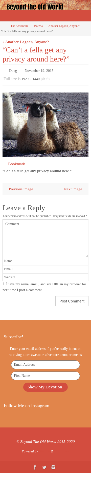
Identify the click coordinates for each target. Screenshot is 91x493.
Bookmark (16, 162)
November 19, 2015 (39, 70)
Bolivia (38, 26)
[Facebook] (35, 465)
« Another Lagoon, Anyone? (26, 42)
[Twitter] (44, 465)
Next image (73, 186)
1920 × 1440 (30, 77)
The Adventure (19, 26)
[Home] (3, 26)
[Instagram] (53, 465)
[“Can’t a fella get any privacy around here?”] (45, 122)
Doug (13, 70)
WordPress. (62, 449)
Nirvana (44, 449)
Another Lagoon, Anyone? (64, 26)
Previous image (21, 186)
